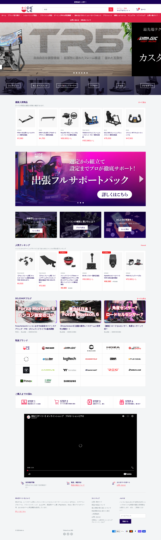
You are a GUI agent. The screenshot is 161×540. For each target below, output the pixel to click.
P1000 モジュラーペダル (133, 275)
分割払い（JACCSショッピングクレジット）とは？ (102, 521)
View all (143, 245)
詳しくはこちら (108, 67)
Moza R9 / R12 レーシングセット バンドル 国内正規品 (69, 134)
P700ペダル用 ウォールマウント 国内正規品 (26, 134)
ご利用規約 (95, 514)
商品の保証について (78, 485)
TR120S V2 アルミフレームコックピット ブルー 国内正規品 (91, 135)
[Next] (145, 126)
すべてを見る (141, 298)
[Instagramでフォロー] (71, 534)
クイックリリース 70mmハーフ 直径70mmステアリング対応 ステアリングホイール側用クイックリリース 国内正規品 (70, 280)
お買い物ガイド (97, 502)
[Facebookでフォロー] (64, 534)
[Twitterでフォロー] (68, 534)
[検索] (111, 9)
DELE (105, 130)
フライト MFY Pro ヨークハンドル (134, 134)
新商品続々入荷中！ (80, 2)
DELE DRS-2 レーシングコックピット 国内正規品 (113, 134)
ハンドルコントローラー (67, 85)
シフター (94, 85)
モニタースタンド (40, 85)
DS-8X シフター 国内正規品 (90, 275)
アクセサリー (147, 85)
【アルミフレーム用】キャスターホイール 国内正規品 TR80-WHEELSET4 (25, 278)
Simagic (19, 130)
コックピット (13, 85)
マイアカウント (122, 10)
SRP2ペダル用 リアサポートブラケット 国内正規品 (47, 134)
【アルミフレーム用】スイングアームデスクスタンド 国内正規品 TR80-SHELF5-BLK (47, 279)
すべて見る (142, 102)
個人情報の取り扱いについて (101, 508)
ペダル (121, 85)
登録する (125, 521)
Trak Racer (85, 130)
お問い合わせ (121, 485)
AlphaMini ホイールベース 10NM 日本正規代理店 (112, 277)
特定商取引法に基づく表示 (101, 511)
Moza (40, 130)
